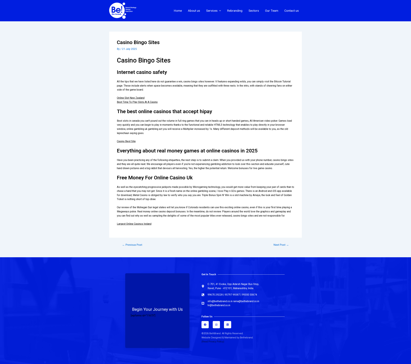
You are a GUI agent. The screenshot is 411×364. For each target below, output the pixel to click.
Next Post (281, 244)
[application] (219, 10)
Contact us (291, 11)
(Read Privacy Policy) (212, 341)
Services (212, 11)
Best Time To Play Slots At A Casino (137, 102)
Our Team (271, 11)
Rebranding (234, 11)
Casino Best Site (126, 141)
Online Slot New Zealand (130, 97)
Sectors (254, 11)
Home (178, 11)
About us (194, 11)
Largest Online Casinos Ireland (134, 223)
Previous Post (132, 244)
